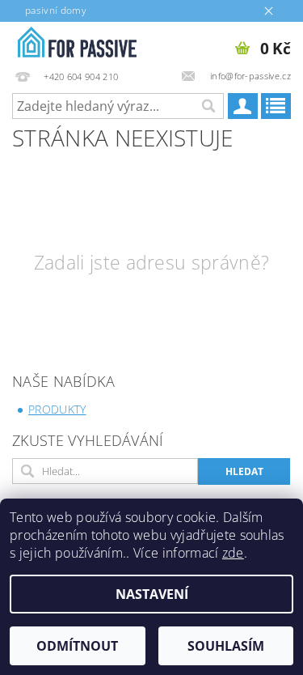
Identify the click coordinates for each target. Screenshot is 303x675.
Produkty (57, 409)
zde (233, 553)
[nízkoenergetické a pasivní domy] (76, 43)
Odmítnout (77, 646)
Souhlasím (225, 646)
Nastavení (152, 594)
